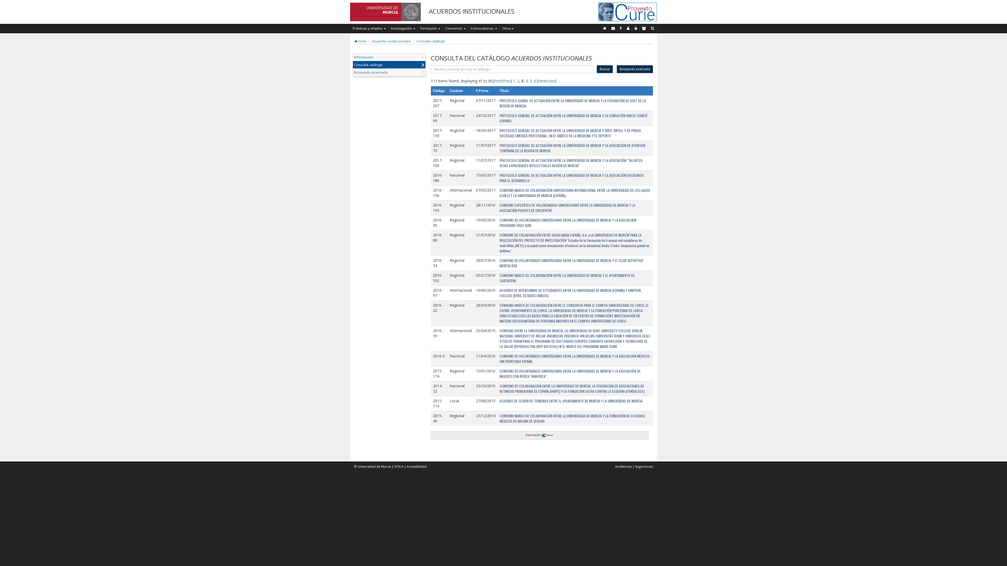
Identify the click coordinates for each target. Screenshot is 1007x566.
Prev (507, 80)
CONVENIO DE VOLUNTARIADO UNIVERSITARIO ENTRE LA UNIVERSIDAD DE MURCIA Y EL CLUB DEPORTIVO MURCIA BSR (571, 263)
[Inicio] (605, 28)
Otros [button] (506, 28)
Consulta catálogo (430, 41)
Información (363, 57)
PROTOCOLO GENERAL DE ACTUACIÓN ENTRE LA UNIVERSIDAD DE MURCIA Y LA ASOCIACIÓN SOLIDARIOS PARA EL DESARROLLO (572, 177)
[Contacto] (613, 28)
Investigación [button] (402, 28)
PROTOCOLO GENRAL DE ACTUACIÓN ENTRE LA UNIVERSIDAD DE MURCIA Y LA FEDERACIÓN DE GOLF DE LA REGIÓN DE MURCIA (573, 103)
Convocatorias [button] (483, 28)
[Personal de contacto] (628, 28)
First (498, 80)
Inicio (361, 41)
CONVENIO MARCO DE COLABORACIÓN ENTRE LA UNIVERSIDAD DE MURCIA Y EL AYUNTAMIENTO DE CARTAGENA (567, 278)
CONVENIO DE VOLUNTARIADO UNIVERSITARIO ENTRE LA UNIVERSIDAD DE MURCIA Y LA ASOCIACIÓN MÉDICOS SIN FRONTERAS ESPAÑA (575, 358)
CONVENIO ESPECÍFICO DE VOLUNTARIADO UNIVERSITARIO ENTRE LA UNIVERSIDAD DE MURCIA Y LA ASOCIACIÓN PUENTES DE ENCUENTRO (567, 207)
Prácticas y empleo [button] (368, 28)
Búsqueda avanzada (371, 72)
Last (551, 80)
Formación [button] (429, 28)
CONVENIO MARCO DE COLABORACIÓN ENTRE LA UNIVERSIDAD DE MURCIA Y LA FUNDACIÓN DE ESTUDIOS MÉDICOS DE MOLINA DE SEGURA (572, 418)
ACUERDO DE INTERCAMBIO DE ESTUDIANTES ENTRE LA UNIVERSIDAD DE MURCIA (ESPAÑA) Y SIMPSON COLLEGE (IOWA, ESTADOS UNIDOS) (570, 292)
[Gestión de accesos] (644, 28)
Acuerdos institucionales (391, 41)
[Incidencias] (621, 28)
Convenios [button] (454, 28)
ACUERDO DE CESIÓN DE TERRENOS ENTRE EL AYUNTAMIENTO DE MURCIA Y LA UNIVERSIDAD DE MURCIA (571, 401)
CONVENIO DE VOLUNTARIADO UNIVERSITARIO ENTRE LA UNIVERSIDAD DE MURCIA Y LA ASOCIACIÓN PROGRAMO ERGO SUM (568, 222)
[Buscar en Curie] (653, 28)
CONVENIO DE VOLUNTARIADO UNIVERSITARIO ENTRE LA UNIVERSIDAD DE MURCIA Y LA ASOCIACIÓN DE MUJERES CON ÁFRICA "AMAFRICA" (570, 373)
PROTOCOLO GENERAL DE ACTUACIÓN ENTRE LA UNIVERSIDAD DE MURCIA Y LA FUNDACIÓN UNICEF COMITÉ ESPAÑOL (573, 118)
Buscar (605, 69)
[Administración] (636, 28)
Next (542, 80)
